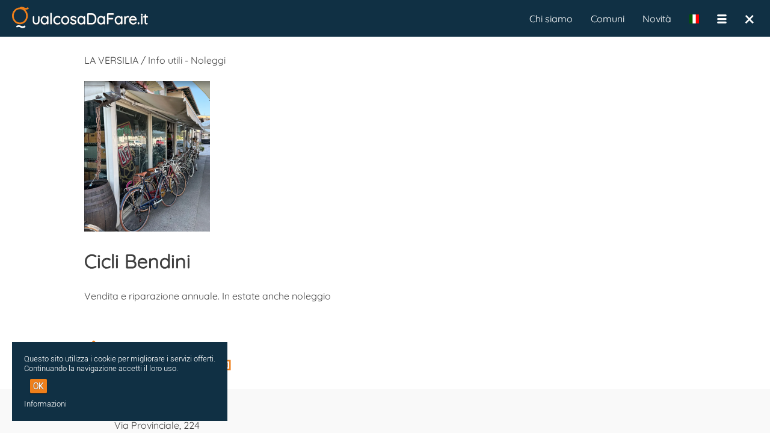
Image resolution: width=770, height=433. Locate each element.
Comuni (607, 19)
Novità (656, 19)
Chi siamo (551, 19)
